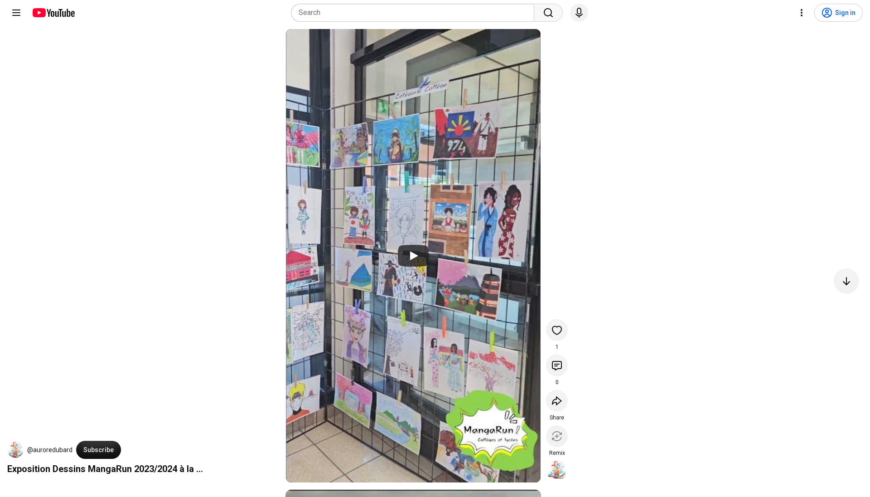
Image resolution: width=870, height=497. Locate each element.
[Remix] (557, 436)
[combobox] (415, 12)
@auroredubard (49, 449)
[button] (15, 450)
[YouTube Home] (53, 12)
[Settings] (801, 12)
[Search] (548, 13)
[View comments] (557, 365)
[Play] (413, 256)
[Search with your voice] (579, 13)
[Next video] (846, 281)
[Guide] (16, 12)
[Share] (557, 401)
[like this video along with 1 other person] (557, 330)
